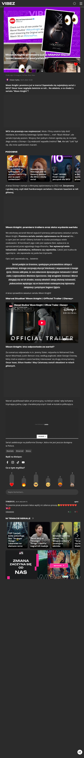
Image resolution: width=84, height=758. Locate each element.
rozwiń (41, 436)
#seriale (10, 451)
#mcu (28, 451)
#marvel (19, 451)
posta (46, 424)
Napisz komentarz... (16, 492)
